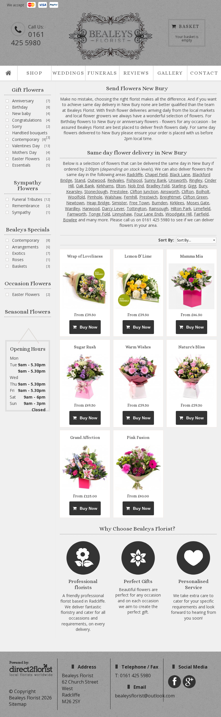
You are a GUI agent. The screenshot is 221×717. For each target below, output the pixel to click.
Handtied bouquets (29, 132)
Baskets (19, 266)
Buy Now (87, 327)
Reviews (136, 73)
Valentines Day (26, 145)
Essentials (21, 165)
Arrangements (25, 247)
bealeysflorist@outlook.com (145, 696)
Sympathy (21, 212)
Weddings (68, 73)
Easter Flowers (26, 158)
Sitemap (17, 704)
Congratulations (27, 120)
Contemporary (25, 139)
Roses (18, 259)
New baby (21, 113)
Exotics (18, 253)
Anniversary (23, 100)
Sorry (17, 126)
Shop (34, 73)
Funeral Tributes (27, 199)
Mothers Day (24, 152)
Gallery (170, 73)
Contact (204, 73)
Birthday (20, 107)
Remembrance (25, 205)
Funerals (102, 73)
